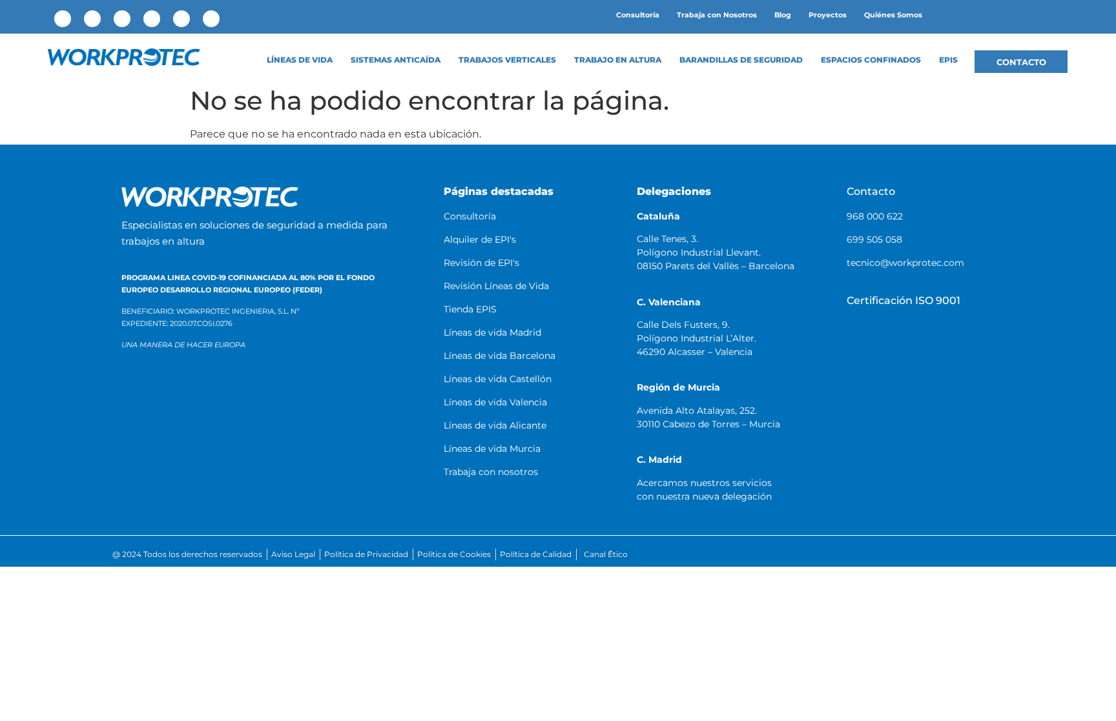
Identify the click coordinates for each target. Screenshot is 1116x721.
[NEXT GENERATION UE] (325, 455)
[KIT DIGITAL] (162, 455)
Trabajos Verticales (507, 60)
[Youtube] (211, 18)
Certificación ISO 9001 (903, 300)
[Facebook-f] (845, 554)
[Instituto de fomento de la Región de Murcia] (280, 400)
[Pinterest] (181, 18)
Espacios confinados (871, 60)
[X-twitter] (122, 18)
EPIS (948, 60)
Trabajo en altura (617, 60)
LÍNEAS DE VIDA (300, 60)
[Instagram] (151, 18)
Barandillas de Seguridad (741, 60)
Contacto (871, 191)
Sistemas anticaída (395, 60)
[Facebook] (62, 18)
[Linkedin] (92, 18)
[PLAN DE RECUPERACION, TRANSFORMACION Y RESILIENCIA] (236, 455)
